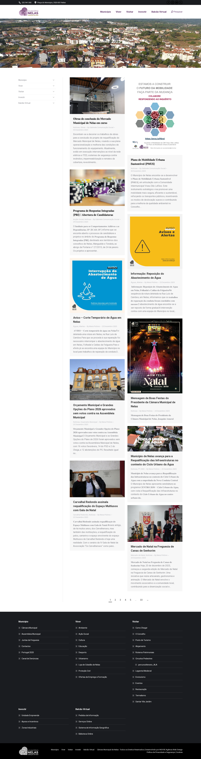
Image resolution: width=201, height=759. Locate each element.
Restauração (141, 689)
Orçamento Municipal (89, 422)
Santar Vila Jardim (144, 702)
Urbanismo (83, 658)
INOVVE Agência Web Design (171, 750)
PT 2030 (141, 469)
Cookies (179, 752)
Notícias (76, 127)
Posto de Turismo (143, 640)
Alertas (139, 282)
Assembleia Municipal (31, 634)
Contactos (26, 646)
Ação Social (84, 634)
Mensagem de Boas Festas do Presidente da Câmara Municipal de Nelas (153, 402)
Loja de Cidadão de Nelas (89, 665)
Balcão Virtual (24, 103)
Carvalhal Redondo (80, 515)
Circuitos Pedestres (144, 658)
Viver (20, 86)
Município (22, 80)
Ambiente (83, 628)
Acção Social (78, 219)
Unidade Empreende (30, 715)
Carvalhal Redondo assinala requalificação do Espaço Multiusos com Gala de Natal (95, 506)
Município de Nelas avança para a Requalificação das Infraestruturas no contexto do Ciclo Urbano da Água (154, 460)
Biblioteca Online (86, 734)
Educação (83, 646)
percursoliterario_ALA (147, 665)
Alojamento (141, 646)
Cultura (82, 640)
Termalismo (141, 695)
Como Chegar (141, 628)
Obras (83, 127)
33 (141, 600)
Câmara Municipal (29, 628)
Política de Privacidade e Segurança (161, 752)
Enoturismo (140, 677)
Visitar (21, 91)
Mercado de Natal (138, 555)
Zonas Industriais (29, 728)
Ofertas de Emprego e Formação (93, 677)
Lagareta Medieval (144, 671)
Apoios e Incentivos (30, 721)
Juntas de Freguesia (30, 640)
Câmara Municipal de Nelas (108, 750)
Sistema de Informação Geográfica (94, 728)
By (100, 127)
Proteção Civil (84, 671)
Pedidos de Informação (89, 715)
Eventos (139, 683)
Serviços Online (85, 721)
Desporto (83, 652)
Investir (21, 97)
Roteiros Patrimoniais (145, 652)
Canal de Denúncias (30, 658)
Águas (133, 282)
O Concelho (140, 634)
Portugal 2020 (28, 652)
